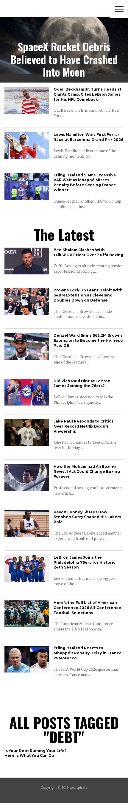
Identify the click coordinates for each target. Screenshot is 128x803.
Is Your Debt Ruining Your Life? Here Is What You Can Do (35, 753)
